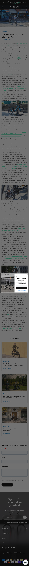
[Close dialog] (27, 274)
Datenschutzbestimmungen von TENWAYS (21, 290)
